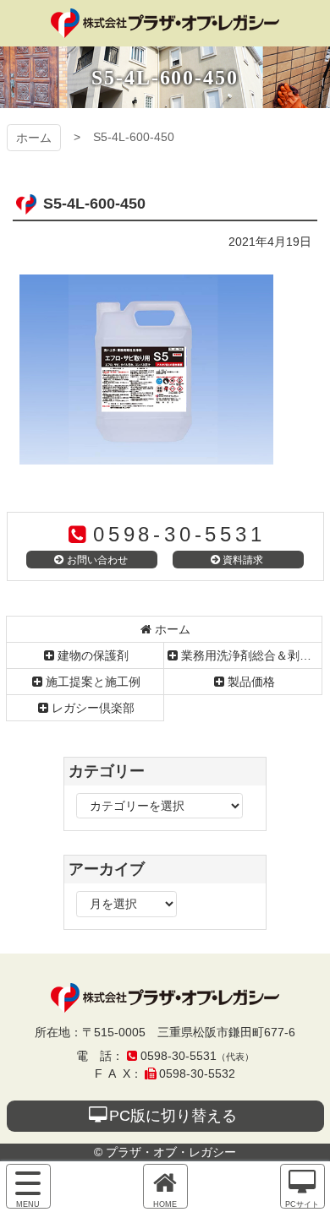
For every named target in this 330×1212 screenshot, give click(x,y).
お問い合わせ (97, 560)
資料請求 (243, 560)
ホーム (34, 137)
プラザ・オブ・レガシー (165, 23)
